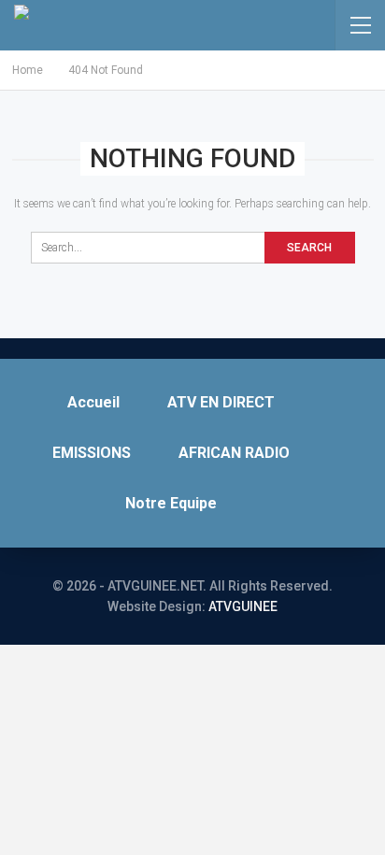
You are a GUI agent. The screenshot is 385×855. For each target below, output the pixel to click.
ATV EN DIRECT (221, 402)
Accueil (93, 402)
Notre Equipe (171, 503)
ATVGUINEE (243, 606)
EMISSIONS (91, 453)
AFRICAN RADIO (234, 453)
